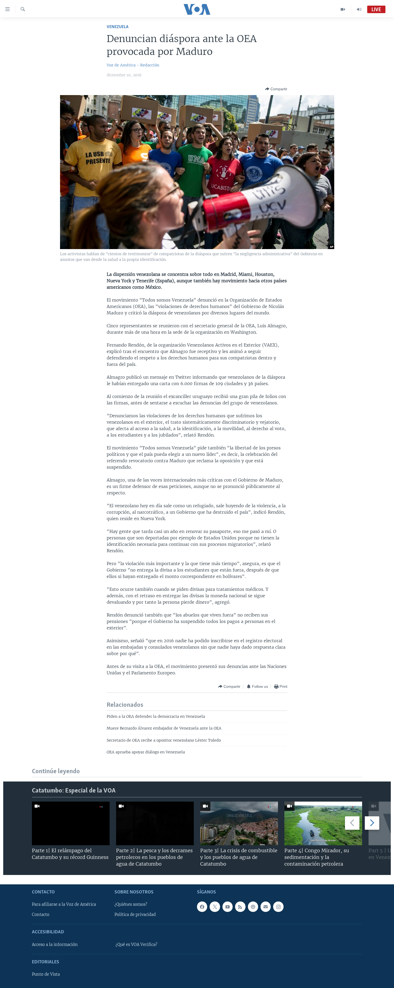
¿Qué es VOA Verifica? (136, 944)
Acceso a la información (55, 944)
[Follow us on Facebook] (202, 906)
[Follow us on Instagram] (278, 906)
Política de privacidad (135, 914)
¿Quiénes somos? (130, 904)
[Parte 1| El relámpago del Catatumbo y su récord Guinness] (71, 823)
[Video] (343, 9)
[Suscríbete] (266, 906)
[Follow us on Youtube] (227, 906)
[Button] (276, 89)
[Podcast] (253, 906)
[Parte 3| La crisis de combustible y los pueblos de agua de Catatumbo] (239, 823)
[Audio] (359, 9)
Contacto (40, 914)
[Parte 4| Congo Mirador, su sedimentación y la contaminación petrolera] (323, 823)
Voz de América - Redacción (133, 65)
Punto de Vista (46, 974)
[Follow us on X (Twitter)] (215, 906)
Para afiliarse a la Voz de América (64, 904)
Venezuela (117, 27)
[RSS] (240, 906)
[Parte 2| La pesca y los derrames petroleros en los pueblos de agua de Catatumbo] (155, 823)
